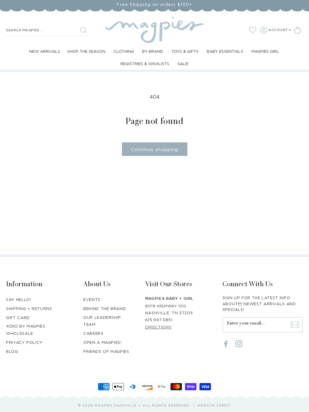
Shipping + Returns (29, 308)
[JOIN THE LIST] (295, 325)
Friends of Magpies (106, 351)
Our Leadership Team (102, 320)
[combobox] (47, 30)
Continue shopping (154, 149)
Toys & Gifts (185, 51)
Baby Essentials (225, 51)
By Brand (152, 51)
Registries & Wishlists (144, 64)
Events (91, 299)
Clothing (123, 51)
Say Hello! (18, 299)
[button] (298, 29)
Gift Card (18, 317)
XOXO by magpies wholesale (26, 329)
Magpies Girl (265, 51)
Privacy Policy (24, 342)
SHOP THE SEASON (86, 51)
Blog (12, 351)
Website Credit (214, 405)
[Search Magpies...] (83, 30)
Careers (93, 333)
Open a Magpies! (102, 342)
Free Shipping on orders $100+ (154, 4)
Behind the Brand (104, 308)
